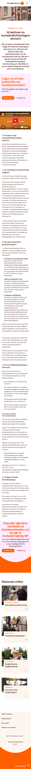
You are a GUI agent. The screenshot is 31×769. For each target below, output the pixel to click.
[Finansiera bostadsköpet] (26, 639)
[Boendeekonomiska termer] (26, 609)
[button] (28, 3)
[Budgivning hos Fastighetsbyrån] (26, 670)
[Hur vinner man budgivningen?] (26, 696)
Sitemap (15, 744)
